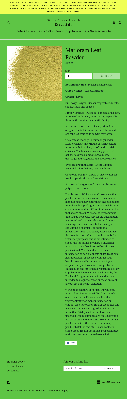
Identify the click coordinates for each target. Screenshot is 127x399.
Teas (60, 31)
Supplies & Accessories (97, 31)
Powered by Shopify (58, 390)
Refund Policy (15, 366)
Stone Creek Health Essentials (63, 22)
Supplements (73, 31)
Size (67, 70)
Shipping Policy (16, 361)
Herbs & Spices (26, 31)
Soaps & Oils (45, 31)
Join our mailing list (76, 361)
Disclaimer (13, 370)
